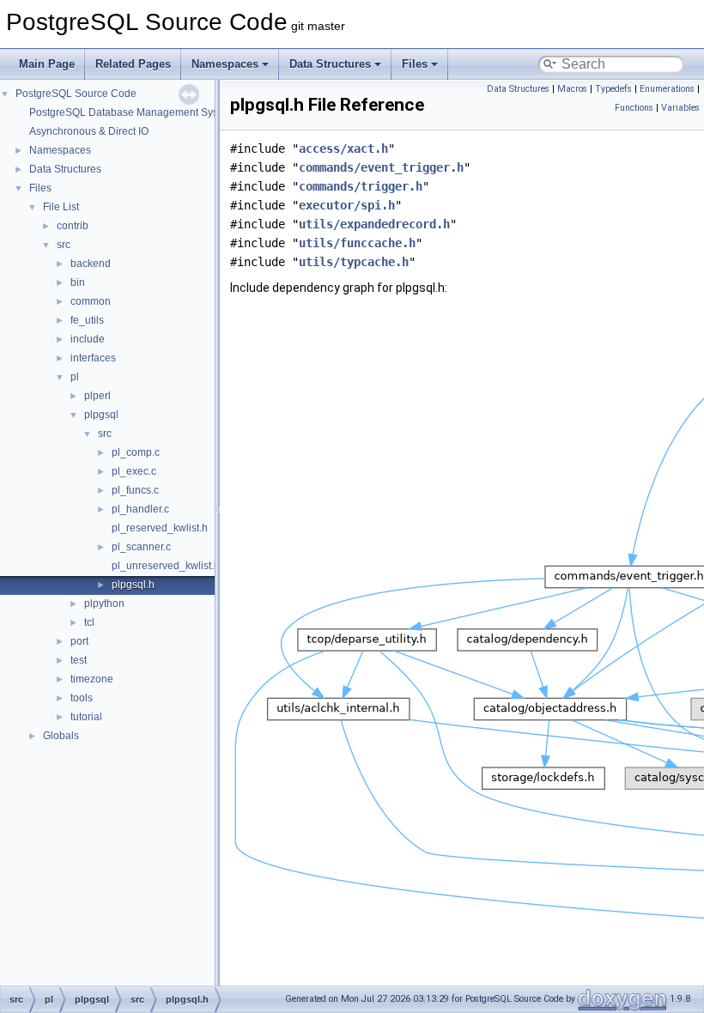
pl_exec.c (134, 471)
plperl (97, 396)
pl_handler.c (140, 509)
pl (74, 377)
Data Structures (330, 64)
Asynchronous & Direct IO (89, 131)
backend (90, 264)
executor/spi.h (347, 205)
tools (81, 698)
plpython (104, 603)
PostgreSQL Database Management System (132, 112)
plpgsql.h (133, 585)
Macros (572, 88)
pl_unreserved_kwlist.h (166, 566)
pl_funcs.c (135, 490)
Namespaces (224, 64)
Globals (61, 736)
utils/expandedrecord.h (374, 224)
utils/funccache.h (357, 243)
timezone (91, 679)
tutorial (86, 717)
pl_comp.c (136, 452)
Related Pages (133, 64)
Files (415, 64)
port (79, 641)
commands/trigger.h (360, 186)
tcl (89, 622)
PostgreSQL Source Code (76, 94)
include (87, 339)
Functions (634, 107)
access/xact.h (343, 148)
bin (77, 282)
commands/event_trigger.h (381, 167)
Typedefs (613, 88)
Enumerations (667, 88)
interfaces (93, 358)
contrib (72, 226)
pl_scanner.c (141, 547)
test (78, 660)
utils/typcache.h (354, 262)
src (63, 245)
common (90, 301)
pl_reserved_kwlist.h (160, 528)
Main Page (47, 64)
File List (61, 207)
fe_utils (87, 320)
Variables (680, 107)
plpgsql (101, 415)
